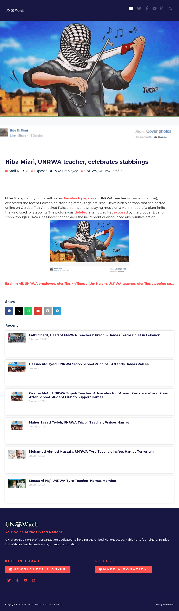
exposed (121, 212)
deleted (81, 212)
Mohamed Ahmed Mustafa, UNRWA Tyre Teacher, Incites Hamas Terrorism (91, 452)
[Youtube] (154, 8)
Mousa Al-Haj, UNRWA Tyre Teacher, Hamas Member (72, 481)
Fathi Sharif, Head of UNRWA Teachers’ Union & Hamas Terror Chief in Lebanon (94, 335)
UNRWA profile (110, 171)
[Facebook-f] (147, 8)
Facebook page (77, 198)
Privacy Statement (164, 604)
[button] (131, 8)
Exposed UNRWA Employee (56, 171)
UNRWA (90, 171)
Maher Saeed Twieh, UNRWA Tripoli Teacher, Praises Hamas (79, 422)
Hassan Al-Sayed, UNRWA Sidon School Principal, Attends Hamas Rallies (89, 364)
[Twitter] (139, 8)
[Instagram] (162, 8)
